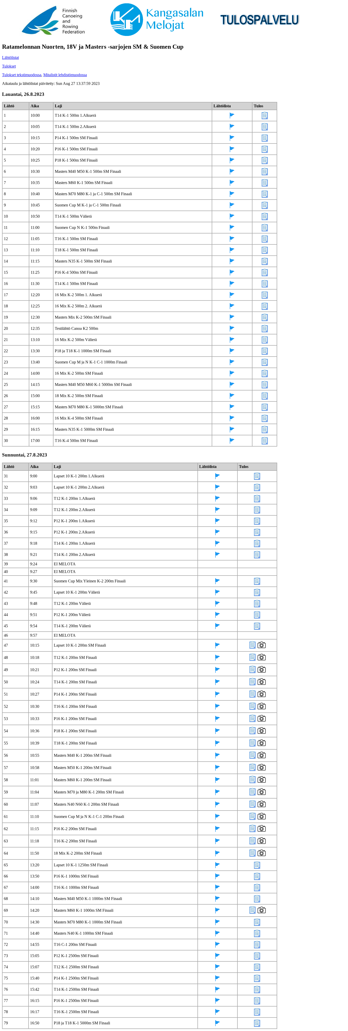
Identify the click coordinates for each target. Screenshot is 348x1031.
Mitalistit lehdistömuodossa (65, 75)
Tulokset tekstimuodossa (21, 75)
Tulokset (9, 66)
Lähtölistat (10, 57)
